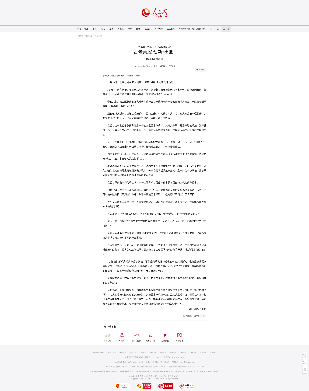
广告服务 (143, 352)
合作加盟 (153, 352)
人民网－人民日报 (167, 66)
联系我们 (213, 352)
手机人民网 (136, 341)
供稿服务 (163, 352)
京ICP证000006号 (189, 371)
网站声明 (183, 352)
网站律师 (193, 352)
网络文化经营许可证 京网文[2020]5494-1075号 (136, 371)
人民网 (80, 36)
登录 (227, 29)
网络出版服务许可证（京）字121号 (168, 371)
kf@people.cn (132, 362)
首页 (79, 29)
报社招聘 (122, 352)
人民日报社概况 (99, 352)
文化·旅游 (98, 36)
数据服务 (173, 352)
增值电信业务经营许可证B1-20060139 (151, 367)
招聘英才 (133, 352)
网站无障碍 (196, 29)
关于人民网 (112, 352)
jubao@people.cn (178, 357)
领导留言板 (150, 341)
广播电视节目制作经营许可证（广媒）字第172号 (185, 367)
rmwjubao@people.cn (187, 362)
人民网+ (122, 341)
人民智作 (179, 341)
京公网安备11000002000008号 (208, 371)
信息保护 (203, 352)
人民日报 (107, 341)
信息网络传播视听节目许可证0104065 (104, 371)
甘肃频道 (88, 36)
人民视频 (165, 341)
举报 (204, 29)
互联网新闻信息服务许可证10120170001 (120, 367)
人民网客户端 (184, 29)
